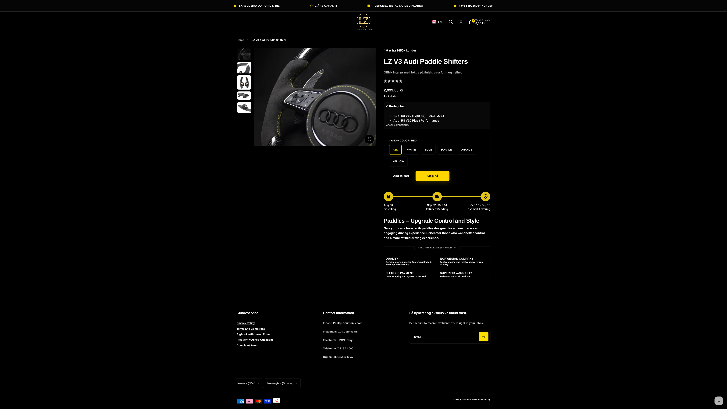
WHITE (411, 149)
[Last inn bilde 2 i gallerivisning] (244, 67)
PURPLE (446, 149)
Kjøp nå (432, 175)
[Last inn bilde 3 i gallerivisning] (244, 82)
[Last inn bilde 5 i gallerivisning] (244, 107)
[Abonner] (483, 336)
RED (395, 149)
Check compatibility (397, 124)
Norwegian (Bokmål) (280, 383)
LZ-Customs (465, 399)
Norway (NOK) (246, 383)
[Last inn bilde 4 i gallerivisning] (244, 95)
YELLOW (398, 161)
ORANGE (466, 149)
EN (440, 22)
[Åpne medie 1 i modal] (315, 97)
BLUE (428, 149)
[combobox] (437, 22)
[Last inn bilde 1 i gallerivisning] (244, 54)
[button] (239, 22)
